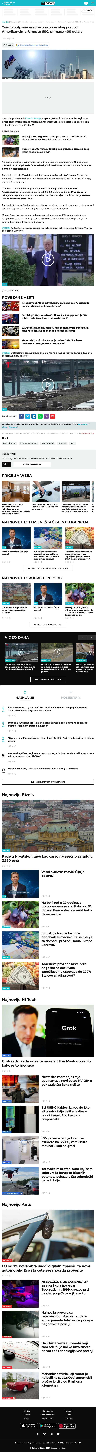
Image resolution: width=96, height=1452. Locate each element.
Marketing (27, 1443)
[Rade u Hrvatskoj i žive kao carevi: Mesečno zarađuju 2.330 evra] (16, 594)
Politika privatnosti (65, 1443)
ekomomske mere (28, 443)
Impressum (36, 1443)
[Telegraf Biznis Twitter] (44, 1434)
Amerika (62, 443)
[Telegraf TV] (58, 1434)
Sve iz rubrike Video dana (48, 679)
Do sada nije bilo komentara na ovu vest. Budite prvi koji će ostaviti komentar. (37, 458)
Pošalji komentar (32, 464)
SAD (72, 443)
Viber (4, 427)
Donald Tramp (33, 118)
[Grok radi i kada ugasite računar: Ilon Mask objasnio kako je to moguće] (48, 1031)
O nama (18, 1443)
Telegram (13, 427)
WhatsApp (83, 424)
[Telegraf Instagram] (51, 1434)
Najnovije (18, 794)
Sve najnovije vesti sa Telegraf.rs (48, 782)
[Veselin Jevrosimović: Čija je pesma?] (16, 538)
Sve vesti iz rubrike (48, 625)
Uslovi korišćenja (87, 433)
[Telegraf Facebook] (37, 1434)
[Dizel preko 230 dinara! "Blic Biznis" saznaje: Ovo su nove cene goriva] (46, 491)
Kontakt (78, 1443)
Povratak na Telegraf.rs (9, 3)
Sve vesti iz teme (48, 569)
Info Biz (5, 22)
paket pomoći (48, 443)
